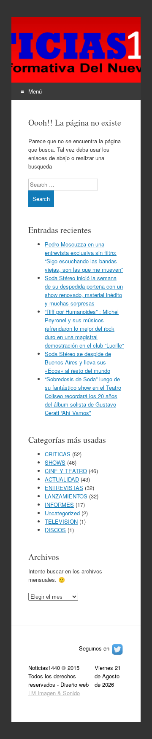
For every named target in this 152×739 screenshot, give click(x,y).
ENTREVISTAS (64, 488)
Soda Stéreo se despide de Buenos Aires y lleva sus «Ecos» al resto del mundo (78, 362)
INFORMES (59, 505)
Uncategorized (62, 513)
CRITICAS (58, 454)
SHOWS (55, 462)
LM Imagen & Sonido (54, 693)
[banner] (76, 58)
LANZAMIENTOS (66, 496)
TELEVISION (61, 521)
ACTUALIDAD (62, 479)
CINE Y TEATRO (66, 471)
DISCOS (55, 530)
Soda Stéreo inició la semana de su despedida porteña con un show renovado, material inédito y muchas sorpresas (84, 290)
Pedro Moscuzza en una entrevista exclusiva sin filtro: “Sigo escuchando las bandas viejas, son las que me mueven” (84, 256)
